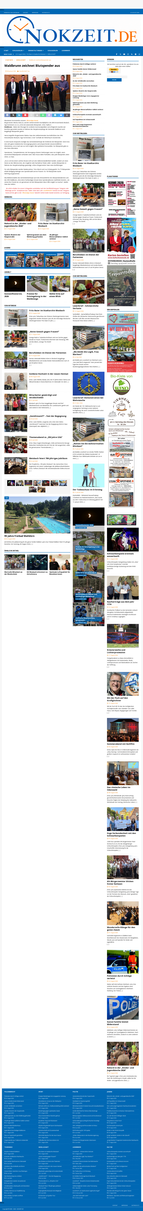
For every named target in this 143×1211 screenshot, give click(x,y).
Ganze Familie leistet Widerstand (84, 69)
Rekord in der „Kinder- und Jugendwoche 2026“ (17, 224)
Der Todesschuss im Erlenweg (87, 489)
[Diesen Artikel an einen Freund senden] (31, 115)
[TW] (120, 54)
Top (28, 71)
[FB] (116, 54)
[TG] (135, 54)
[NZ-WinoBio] (121, 395)
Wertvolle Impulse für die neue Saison (50, 1135)
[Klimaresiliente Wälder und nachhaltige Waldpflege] (88, 590)
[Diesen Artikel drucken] (37, 115)
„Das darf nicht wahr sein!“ (80, 1195)
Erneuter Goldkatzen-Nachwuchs (14, 1156)
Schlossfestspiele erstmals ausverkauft (87, 114)
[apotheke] (121, 513)
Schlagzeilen (17, 50)
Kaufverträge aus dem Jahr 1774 (120, 603)
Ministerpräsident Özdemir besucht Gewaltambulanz (88, 1106)
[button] (2, 10)
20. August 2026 (113, 607)
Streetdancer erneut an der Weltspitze (50, 1101)
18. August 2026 (78, 1103)
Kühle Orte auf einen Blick (56, 295)
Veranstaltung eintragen (11, 12)
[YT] (124, 54)
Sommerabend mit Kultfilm (120, 744)
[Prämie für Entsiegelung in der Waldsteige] (37, 283)
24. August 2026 (78, 66)
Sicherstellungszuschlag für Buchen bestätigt (86, 1121)
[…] (54, 321)
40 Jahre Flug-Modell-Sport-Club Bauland (50, 1125)
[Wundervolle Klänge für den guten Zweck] (41, 489)
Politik (75, 1092)
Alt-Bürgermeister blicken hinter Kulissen (120, 882)
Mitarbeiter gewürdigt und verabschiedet (43, 396)
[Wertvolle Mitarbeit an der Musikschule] (14, 562)
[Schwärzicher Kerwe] (121, 217)
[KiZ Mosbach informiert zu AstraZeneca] (37, 562)
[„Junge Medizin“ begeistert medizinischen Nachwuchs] (60, 260)
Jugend (109, 1092)
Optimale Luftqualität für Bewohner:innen (59, 573)
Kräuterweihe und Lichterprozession (116, 651)
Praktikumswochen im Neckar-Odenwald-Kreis (120, 1111)
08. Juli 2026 (9, 1173)
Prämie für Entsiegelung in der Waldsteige (36, 296)
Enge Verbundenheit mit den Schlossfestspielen (121, 834)
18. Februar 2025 (78, 1193)
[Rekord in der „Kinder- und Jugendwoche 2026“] (20, 212)
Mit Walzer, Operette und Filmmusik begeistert (120, 1195)
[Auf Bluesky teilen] (61, 115)
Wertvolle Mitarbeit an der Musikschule (13, 573)
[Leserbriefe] (88, 292)
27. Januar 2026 (79, 449)
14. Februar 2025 (78, 1197)
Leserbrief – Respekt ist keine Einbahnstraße (86, 1181)
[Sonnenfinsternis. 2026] (14, 283)
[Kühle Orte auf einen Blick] (59, 283)
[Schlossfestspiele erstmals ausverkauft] (11, 483)
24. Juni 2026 (9, 1188)
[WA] (139, 54)
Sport (41, 1092)
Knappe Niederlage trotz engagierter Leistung (86, 97)
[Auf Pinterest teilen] (25, 115)
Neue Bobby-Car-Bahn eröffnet (13, 1195)
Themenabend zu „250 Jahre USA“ (45, 437)
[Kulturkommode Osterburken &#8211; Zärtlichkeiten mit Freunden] (121, 264)
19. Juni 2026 (9, 1197)
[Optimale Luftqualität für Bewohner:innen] (59, 562)
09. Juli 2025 (77, 1183)
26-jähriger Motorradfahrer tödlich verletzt (58, 237)
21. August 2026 (35, 334)
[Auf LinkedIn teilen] (19, 115)
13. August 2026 (81, 527)
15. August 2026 (113, 703)
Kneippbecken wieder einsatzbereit (14, 1181)
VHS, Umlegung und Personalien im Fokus (85, 1125)
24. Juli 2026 (9, 1163)
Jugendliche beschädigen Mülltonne (14, 1130)
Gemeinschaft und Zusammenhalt (49, 1130)
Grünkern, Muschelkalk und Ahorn (14, 1166)
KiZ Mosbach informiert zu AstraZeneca (37, 573)
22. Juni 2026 (9, 1193)
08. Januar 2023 (11, 71)
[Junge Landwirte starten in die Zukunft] (40, 260)
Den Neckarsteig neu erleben (13, 1176)
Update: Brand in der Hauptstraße (12, 236)
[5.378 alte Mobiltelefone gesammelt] (88, 614)
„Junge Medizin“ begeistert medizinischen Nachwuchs (122, 1140)
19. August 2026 (44, 1108)
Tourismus (8, 1147)
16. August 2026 (44, 1113)
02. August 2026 (81, 599)
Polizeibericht (9, 1092)
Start (6, 50)
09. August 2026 (113, 747)
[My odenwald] (121, 371)
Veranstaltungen (35, 50)
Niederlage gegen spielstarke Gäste (49, 1111)
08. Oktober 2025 (78, 1178)
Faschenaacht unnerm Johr (115, 1125)
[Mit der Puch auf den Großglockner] (37, 483)
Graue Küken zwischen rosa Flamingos (15, 1171)
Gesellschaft (23, 71)
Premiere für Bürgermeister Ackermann (84, 1140)
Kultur (109, 1147)
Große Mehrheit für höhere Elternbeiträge (85, 1111)
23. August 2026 (10, 229)
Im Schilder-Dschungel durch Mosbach (84, 1176)
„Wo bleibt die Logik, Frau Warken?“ (86, 353)
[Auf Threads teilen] (67, 115)
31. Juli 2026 (34, 400)
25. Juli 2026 (34, 440)
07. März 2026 (78, 403)
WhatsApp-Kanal (32, 120)
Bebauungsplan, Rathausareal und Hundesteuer (87, 1116)
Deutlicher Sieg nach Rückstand (48, 1121)
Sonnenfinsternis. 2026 (13, 295)
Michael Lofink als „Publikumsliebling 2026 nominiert (54, 1106)
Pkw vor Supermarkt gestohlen (13, 1135)
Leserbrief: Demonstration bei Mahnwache (88, 399)
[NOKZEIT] (71, 45)
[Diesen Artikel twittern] (13, 115)
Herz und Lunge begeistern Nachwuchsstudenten (82, 125)
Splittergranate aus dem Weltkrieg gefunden (36, 236)
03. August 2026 (10, 539)
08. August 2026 (35, 376)
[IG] (128, 54)
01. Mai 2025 (77, 1188)
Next (7, 260)
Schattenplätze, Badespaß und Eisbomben (17, 1186)
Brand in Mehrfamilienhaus (12, 1125)
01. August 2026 (113, 932)
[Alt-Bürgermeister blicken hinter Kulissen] (33, 489)
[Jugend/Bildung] (123, 1054)
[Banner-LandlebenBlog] (121, 524)
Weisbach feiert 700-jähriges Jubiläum (48, 458)
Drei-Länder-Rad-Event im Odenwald (15, 1161)
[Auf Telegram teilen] (55, 115)
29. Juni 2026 (9, 1183)
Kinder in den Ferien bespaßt (115, 1130)
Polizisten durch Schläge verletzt (84, 64)
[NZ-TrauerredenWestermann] (121, 305)
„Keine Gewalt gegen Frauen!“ (44, 331)
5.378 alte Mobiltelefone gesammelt (85, 619)
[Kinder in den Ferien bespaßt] (20, 260)
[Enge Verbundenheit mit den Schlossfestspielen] (63, 483)
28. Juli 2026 (34, 419)
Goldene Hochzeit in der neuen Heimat (48, 374)
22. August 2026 (33, 239)
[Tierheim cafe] (121, 436)
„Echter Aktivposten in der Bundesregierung (85, 1135)
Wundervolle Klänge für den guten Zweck (121, 928)
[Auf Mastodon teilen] (49, 115)
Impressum (35, 12)
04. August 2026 (81, 575)
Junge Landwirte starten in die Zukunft (118, 1135)
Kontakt (25, 12)
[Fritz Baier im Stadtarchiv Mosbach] (54, 212)
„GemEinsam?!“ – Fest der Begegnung (47, 416)
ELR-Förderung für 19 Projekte (81, 1130)
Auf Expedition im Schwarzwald (84, 119)
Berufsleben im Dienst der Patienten (47, 352)
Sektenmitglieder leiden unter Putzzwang (85, 1186)
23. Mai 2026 (78, 357)
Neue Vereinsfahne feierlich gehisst (49, 1116)
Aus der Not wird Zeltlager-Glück (116, 1116)
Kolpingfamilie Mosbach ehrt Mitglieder (50, 1191)
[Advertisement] (125, 97)
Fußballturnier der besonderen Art (49, 1140)
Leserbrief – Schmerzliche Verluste (85, 307)
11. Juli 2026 (9, 1168)
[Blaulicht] (123, 962)
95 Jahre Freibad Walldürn (19, 535)
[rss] (132, 54)
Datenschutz (46, 12)
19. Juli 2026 (43, 1193)
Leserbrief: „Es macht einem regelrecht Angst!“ (86, 1191)
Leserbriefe (66, 50)
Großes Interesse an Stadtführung (14, 1191)
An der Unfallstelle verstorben (83, 81)
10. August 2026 (35, 355)
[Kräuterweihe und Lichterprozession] (28, 483)
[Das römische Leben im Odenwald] (54, 483)
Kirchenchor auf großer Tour (47, 1195)
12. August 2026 (79, 311)
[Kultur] (123, 539)
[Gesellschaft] (15, 317)
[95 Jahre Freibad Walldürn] (37, 514)
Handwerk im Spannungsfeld (81, 1101)
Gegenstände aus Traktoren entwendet (16, 1140)
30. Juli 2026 (9, 1158)
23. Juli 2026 (34, 461)
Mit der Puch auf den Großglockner (117, 699)
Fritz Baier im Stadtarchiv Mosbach (51, 224)
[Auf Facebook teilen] (7, 115)
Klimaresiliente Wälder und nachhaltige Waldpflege (86, 595)
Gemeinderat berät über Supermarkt (83, 1096)
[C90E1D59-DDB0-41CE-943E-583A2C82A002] (122, 323)
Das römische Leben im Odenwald (118, 788)
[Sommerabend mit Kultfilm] (46, 483)
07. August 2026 (113, 838)
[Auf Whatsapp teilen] (43, 115)
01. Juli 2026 (9, 1178)
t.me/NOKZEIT (48, 190)
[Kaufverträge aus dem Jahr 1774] (20, 483)
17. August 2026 (113, 655)
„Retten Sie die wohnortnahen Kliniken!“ (88, 444)
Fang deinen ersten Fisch (114, 1121)
